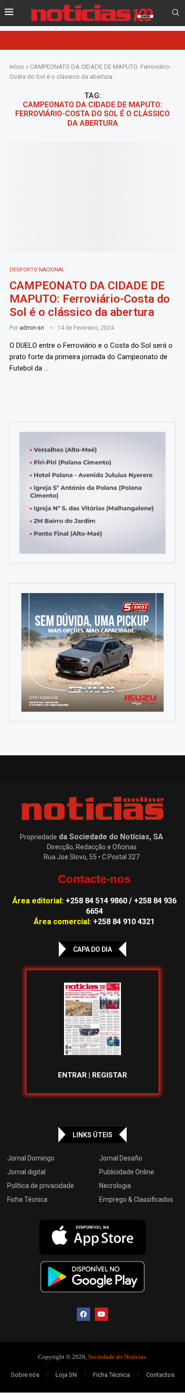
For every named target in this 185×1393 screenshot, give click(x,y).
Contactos (160, 1374)
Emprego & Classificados (136, 1199)
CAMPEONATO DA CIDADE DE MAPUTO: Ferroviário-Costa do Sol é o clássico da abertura (89, 299)
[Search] (175, 13)
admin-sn (31, 328)
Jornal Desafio (120, 1158)
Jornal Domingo (31, 1158)
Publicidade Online (126, 1172)
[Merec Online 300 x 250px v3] (92, 652)
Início (16, 66)
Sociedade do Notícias (117, 1356)
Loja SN (66, 1374)
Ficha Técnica (27, 1199)
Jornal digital (26, 1172)
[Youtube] (101, 1314)
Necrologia (115, 1185)
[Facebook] (83, 1314)
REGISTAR (109, 1075)
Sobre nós (25, 1374)
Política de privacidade (40, 1185)
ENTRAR (72, 1075)
